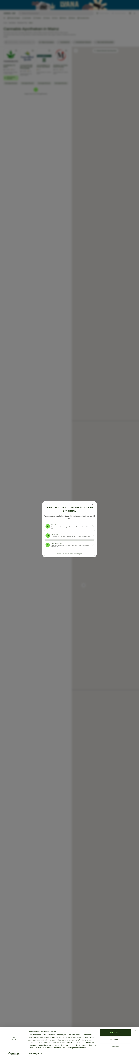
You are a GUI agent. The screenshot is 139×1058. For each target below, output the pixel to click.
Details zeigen (33, 1054)
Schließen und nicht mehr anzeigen (69, 554)
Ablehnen (115, 1047)
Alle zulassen (115, 1032)
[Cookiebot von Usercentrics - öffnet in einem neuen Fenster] (14, 1053)
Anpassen (114, 1039)
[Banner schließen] (135, 1030)
